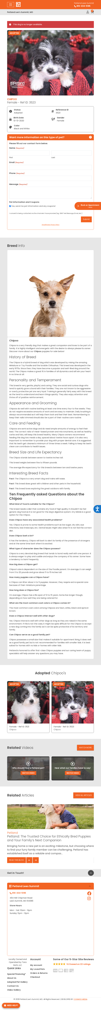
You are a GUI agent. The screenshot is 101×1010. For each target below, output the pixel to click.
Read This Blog (16, 860)
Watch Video (28, 773)
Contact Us (13, 986)
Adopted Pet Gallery (17, 982)
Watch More (85, 747)
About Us (11, 978)
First (11, 157)
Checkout (35, 977)
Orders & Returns (39, 973)
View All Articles (83, 795)
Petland (12, 833)
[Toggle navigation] (10, 4)
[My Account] (87, 12)
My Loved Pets (37, 969)
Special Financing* (16, 974)
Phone (17, 173)
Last (53, 157)
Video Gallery (14, 989)
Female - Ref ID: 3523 (64, 726)
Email (16, 162)
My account (36, 965)
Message (18, 184)
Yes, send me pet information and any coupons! (33, 206)
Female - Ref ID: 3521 (19, 726)
